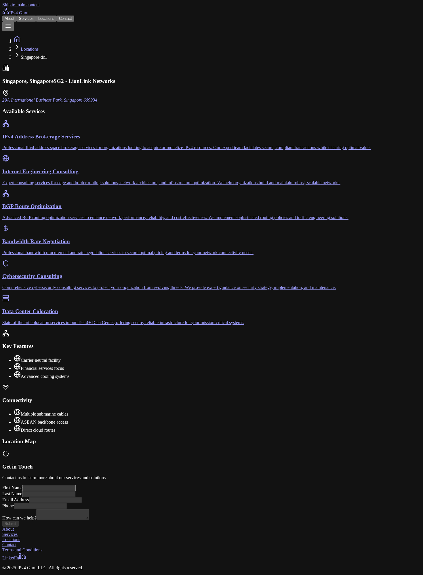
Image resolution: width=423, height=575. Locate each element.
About (9, 18)
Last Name (12, 493)
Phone (8, 505)
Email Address (15, 499)
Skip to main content (21, 4)
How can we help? (19, 517)
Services (26, 18)
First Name (12, 487)
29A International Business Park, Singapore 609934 (49, 100)
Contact (65, 18)
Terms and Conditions (22, 549)
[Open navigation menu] (8, 26)
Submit (10, 523)
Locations (46, 18)
